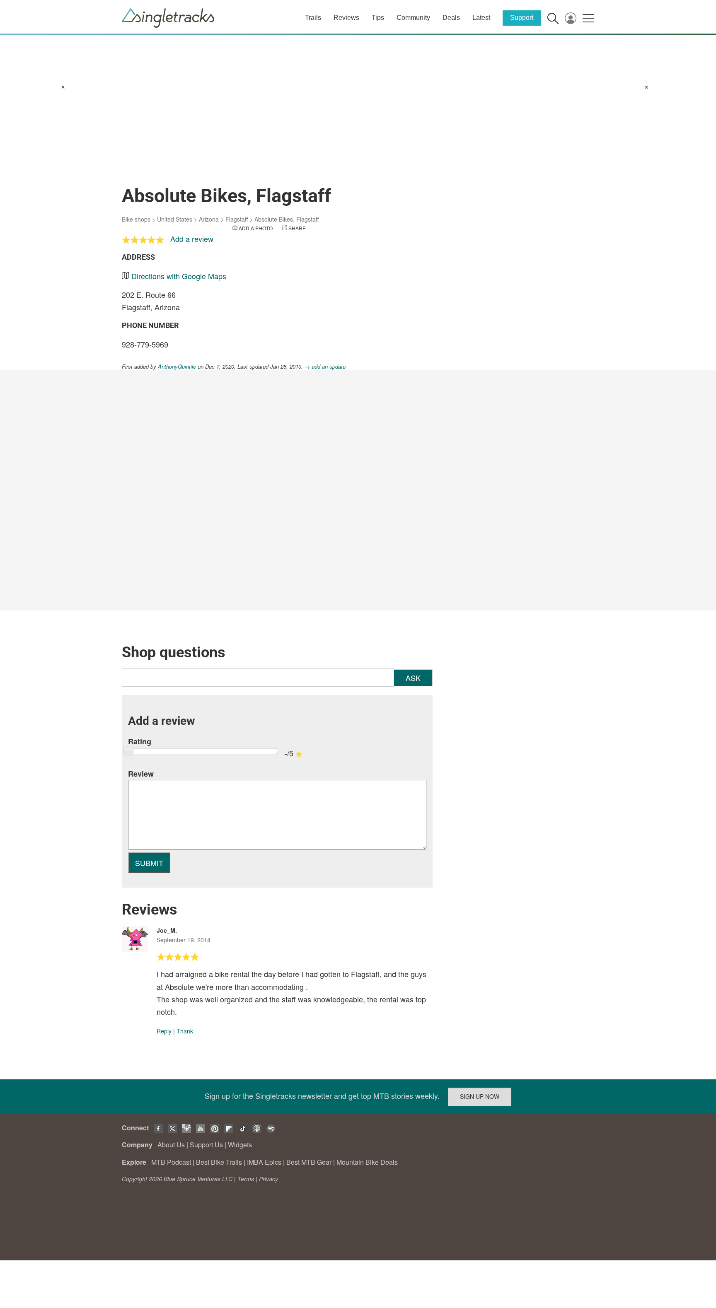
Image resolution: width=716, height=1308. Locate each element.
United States (174, 219)
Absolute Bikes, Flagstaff (286, 219)
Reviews (346, 17)
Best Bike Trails (219, 1162)
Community (413, 17)
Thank (185, 1031)
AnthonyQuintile (177, 366)
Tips (378, 17)
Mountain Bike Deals (367, 1162)
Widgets (240, 1144)
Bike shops (136, 219)
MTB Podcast (171, 1162)
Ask (413, 677)
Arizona (209, 219)
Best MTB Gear (308, 1162)
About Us (171, 1144)
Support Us (206, 1144)
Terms (245, 1179)
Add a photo (256, 228)
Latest (481, 17)
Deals (451, 17)
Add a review (191, 238)
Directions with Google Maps (178, 275)
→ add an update (325, 366)
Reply (164, 1031)
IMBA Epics (264, 1162)
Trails (313, 17)
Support (521, 17)
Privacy (268, 1179)
